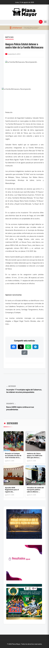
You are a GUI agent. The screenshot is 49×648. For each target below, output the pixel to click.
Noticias (9, 37)
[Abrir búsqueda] (41, 22)
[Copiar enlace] (24, 352)
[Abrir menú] (45, 22)
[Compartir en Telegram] (35, 347)
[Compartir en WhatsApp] (28, 347)
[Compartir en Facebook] (14, 347)
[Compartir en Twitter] (21, 347)
